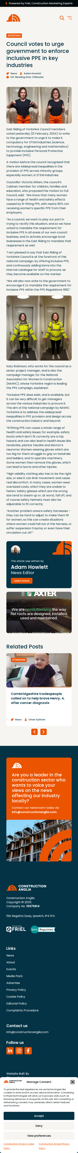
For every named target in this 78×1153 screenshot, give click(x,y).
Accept (39, 1116)
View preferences (39, 1136)
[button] (72, 1082)
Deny (39, 1126)
